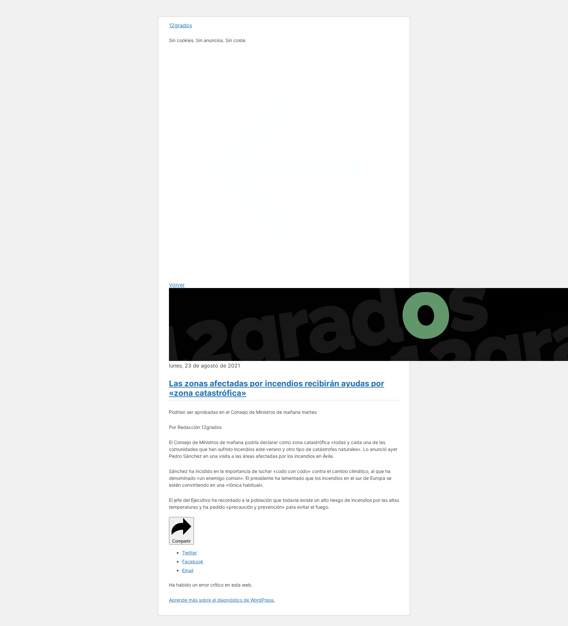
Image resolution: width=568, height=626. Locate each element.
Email (187, 570)
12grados (180, 25)
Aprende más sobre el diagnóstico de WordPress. (222, 600)
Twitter (189, 552)
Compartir (181, 541)
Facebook (192, 561)
